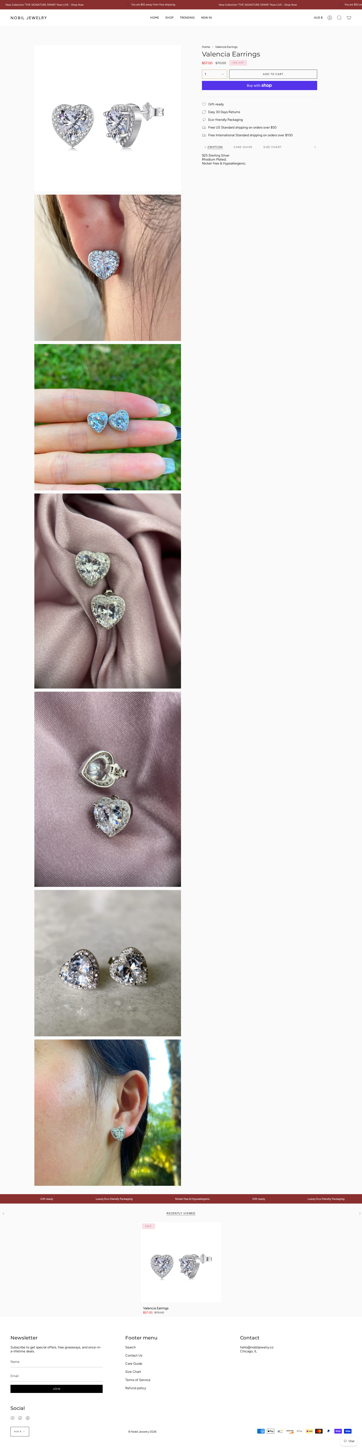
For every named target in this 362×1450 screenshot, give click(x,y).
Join (56, 1388)
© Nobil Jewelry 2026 (142, 1431)
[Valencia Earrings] (181, 1262)
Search (130, 1347)
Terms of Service (137, 1380)
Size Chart (133, 1372)
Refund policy (135, 1388)
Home (206, 47)
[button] (169, 17)
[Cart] (349, 17)
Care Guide (133, 1364)
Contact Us (133, 1355)
